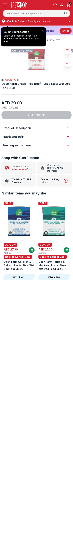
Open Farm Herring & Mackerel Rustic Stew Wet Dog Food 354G (52, 265)
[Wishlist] (55, 5)
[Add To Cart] (32, 250)
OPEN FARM (12, 79)
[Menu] (5, 5)
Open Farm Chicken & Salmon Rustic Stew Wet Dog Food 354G (19, 265)
